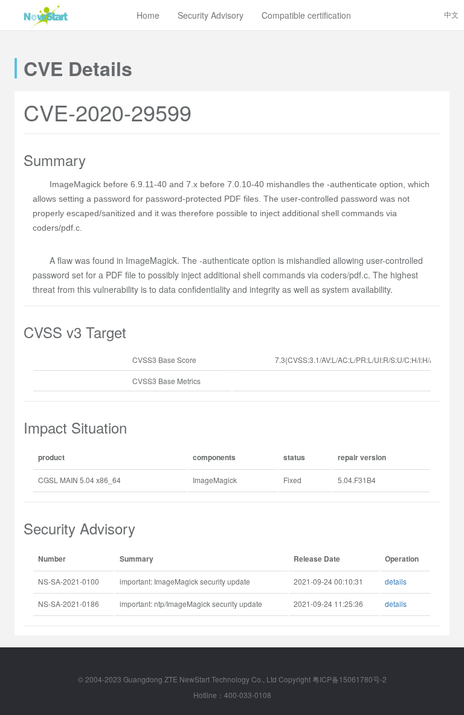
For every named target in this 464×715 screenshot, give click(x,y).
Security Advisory (210, 15)
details (396, 581)
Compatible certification (306, 15)
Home (148, 15)
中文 (451, 14)
